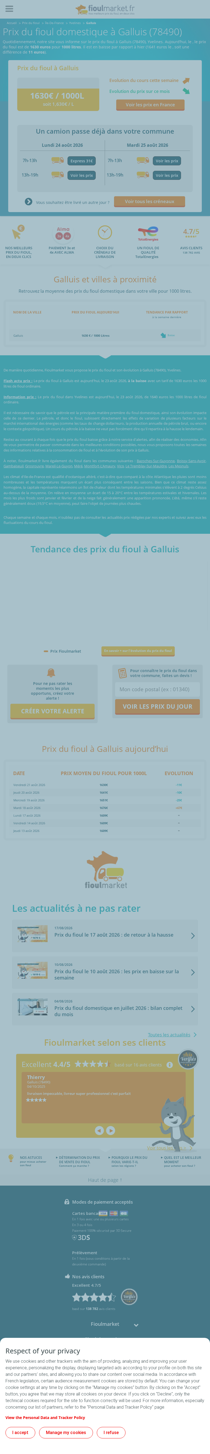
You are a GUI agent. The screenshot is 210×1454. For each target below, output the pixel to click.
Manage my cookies (66, 1432)
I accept (20, 1432)
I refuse (111, 1432)
